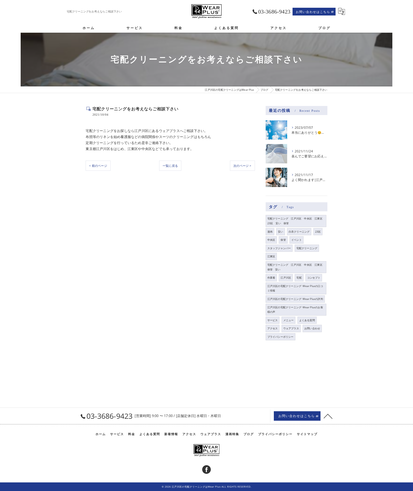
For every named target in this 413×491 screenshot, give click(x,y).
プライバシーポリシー (280, 337)
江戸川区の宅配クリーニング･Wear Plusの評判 (295, 299)
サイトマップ (307, 434)
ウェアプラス (291, 328)
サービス (272, 320)
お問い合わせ (312, 328)
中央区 (271, 240)
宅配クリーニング (306, 248)
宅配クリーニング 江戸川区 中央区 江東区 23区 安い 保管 (296, 221)
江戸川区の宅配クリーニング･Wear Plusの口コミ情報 (295, 288)
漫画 (270, 231)
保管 (283, 240)
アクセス (272, 328)
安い (280, 231)
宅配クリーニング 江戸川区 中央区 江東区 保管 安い (296, 267)
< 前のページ (98, 166)
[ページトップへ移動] (328, 416)
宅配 (299, 277)
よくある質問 (307, 320)
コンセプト (313, 277)
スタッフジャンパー (279, 248)
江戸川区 (285, 277)
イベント (296, 240)
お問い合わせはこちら (313, 12)
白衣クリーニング (299, 231)
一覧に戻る (170, 166)
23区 (318, 231)
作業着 (271, 277)
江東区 (271, 256)
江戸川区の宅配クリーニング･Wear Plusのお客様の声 (295, 309)
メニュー (288, 320)
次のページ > (242, 166)
